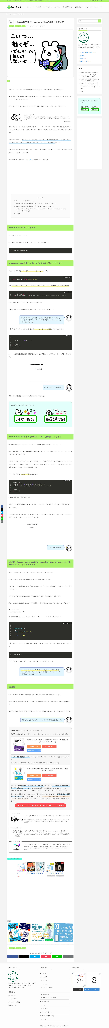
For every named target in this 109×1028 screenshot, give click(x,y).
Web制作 (12, 26)
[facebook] (89, 1)
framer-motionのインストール (25, 200)
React (23, 26)
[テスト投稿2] (79, 979)
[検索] (101, 1)
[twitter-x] (91, 1)
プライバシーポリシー (84, 61)
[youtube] (97, 1)
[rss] (99, 1)
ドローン (45, 1008)
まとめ (18, 213)
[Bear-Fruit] (14, 7)
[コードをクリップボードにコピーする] (70, 251)
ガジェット (45, 1001)
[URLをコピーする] (68, 956)
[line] (95, 1)
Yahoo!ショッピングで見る (34, 750)
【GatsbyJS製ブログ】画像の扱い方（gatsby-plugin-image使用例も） (46, 831)
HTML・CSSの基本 (48, 987)
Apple (44, 1005)
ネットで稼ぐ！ (47, 1012)
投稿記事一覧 (12, 1005)
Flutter (45, 980)
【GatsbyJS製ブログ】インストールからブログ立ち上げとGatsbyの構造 (47, 844)
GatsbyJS (18, 26)
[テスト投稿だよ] (94, 979)
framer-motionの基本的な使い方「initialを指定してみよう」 (35, 206)
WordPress (46, 994)
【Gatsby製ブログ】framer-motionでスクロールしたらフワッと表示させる (47, 816)
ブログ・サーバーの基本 (49, 997)
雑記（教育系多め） (48, 1016)
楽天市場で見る (49, 746)
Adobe (44, 973)
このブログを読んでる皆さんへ (87, 52)
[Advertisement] (40, 177)
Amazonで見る (34, 746)
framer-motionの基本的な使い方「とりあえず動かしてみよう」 (36, 203)
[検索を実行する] (99, 21)
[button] (12, 956)
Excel (44, 1019)
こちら (29, 159)
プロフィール (82, 58)
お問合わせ (81, 55)
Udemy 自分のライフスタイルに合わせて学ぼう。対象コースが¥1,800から (40, 805)
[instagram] (93, 1)
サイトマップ (12, 995)
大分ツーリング (29, 115)
